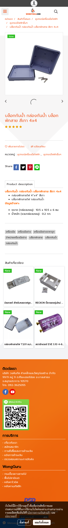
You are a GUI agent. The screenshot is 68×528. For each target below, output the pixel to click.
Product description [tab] (20, 184)
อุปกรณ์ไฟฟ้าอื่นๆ (52, 154)
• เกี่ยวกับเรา (9, 443)
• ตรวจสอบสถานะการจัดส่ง (18, 459)
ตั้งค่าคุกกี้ (24, 522)
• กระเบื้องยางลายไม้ (14, 474)
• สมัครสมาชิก (10, 447)
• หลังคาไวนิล (10, 482)
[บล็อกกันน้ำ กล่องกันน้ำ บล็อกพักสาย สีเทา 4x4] (34, 63)
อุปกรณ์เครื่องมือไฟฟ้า (29, 154)
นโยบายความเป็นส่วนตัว (38, 512)
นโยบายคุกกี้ (11, 516)
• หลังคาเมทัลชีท (11, 486)
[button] (54, 11)
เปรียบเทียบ (39, 146)
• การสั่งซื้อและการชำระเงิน (17, 451)
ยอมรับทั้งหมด (42, 522)
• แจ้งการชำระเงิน (12, 455)
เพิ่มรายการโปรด (15, 146)
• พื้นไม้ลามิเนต (10, 478)
